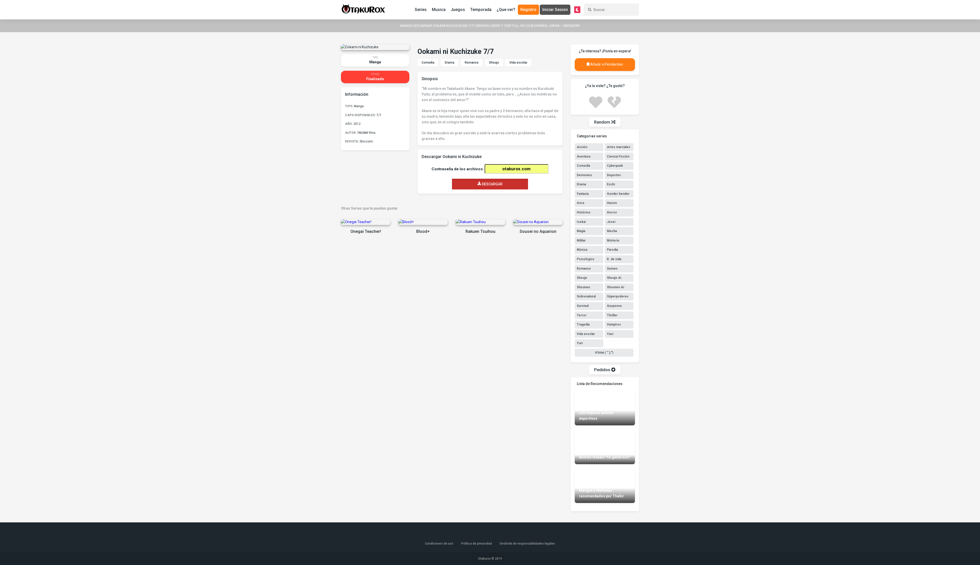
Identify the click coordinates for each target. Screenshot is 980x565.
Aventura (583, 156)
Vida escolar (518, 62)
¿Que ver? (506, 9)
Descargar (492, 184)
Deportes (614, 175)
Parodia (612, 249)
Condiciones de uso (439, 543)
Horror (612, 212)
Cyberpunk (615, 165)
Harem (612, 203)
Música (582, 249)
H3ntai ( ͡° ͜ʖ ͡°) (604, 352)
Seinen (612, 268)
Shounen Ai (615, 287)
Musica (439, 9)
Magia (581, 231)
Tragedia (583, 324)
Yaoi (610, 334)
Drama (449, 62)
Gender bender (618, 194)
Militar (581, 240)
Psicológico (585, 259)
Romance (472, 62)
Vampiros (614, 324)
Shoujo (494, 62)
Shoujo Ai (614, 278)
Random (602, 122)
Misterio (613, 240)
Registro (528, 9)
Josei (611, 222)
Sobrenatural (586, 296)
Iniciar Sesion (555, 9)
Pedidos (602, 369)
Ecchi (611, 184)
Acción (582, 147)
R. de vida (614, 259)
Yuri (580, 343)
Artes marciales (618, 147)
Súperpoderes (618, 296)
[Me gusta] (596, 102)
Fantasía (583, 194)
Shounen (583, 287)
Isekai (581, 222)
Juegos (458, 9)
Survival (583, 306)
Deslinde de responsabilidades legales (527, 543)
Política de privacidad (476, 543)
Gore (580, 203)
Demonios (584, 175)
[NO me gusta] (614, 102)
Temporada (481, 9)
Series (421, 9)
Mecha (612, 231)
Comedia (428, 62)
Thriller (612, 315)
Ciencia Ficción (618, 156)
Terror (581, 315)
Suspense (614, 306)
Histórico (584, 212)
